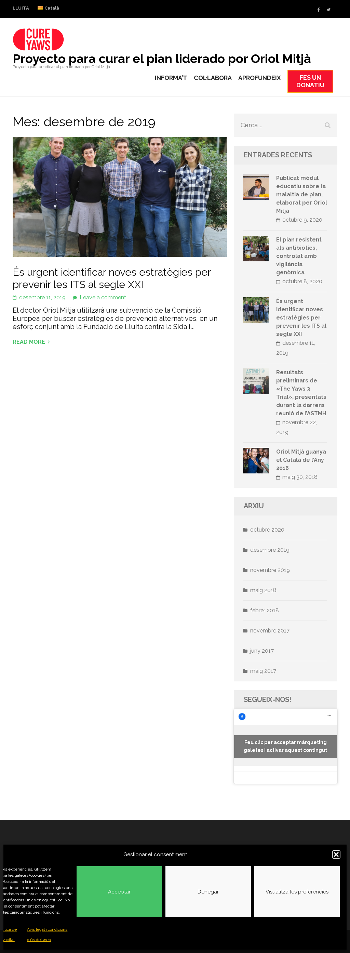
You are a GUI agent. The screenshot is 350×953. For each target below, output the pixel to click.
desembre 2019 (270, 550)
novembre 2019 (270, 570)
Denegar (208, 892)
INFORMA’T (171, 77)
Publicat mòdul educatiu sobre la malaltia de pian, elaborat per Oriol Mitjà (301, 194)
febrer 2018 (264, 610)
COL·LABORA (213, 77)
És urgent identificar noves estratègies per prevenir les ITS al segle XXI (112, 278)
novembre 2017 (270, 630)
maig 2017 (263, 671)
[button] (336, 854)
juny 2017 (262, 651)
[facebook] (318, 9)
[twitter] (328, 9)
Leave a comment (103, 297)
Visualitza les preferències (297, 892)
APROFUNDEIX (259, 77)
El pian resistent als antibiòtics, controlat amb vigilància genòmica (299, 256)
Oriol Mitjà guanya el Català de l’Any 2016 (301, 459)
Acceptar (119, 892)
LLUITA (21, 8)
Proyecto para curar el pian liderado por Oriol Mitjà (162, 58)
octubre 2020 (267, 529)
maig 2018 (263, 590)
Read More (29, 342)
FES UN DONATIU (310, 81)
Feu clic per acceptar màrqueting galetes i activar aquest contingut (285, 746)
